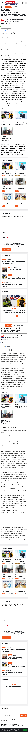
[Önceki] (3, 319)
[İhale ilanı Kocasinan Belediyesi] (14, 685)
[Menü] (2, 2)
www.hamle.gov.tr (9, 539)
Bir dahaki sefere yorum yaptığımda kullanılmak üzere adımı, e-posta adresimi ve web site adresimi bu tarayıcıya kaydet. (14, 245)
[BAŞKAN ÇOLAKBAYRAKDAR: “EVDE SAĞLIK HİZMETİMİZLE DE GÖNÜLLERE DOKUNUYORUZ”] (7, 134)
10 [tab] (20, 318)
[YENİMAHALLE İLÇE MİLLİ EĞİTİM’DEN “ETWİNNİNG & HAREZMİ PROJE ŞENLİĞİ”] (14, 269)
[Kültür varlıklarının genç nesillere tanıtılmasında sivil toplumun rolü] (7, 200)
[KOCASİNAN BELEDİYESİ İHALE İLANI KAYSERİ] (14, 284)
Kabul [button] (25, 730)
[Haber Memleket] (11, 3)
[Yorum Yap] (11, 33)
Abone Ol (23, 715)
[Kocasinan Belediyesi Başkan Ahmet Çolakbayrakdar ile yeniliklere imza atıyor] (20, 200)
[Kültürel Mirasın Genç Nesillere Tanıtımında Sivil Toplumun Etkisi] (14, 261)
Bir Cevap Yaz (6, 213)
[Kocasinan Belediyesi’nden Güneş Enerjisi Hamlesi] (21, 118)
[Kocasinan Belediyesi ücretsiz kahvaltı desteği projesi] (20, 185)
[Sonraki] (25, 319)
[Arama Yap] (26, 3)
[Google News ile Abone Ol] (6, 29)
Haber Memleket (9, 19)
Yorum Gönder (6, 249)
